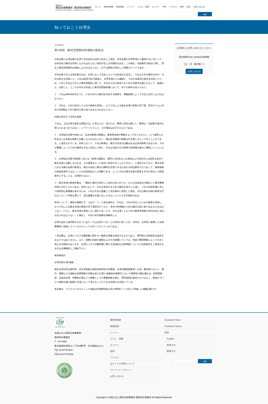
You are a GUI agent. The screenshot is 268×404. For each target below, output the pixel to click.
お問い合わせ (116, 376)
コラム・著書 (116, 338)
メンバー (114, 332)
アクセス (114, 357)
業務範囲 (114, 326)
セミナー (114, 344)
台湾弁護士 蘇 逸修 (63, 262)
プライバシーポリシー (121, 369)
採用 (112, 351)
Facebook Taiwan (173, 326)
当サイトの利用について (122, 363)
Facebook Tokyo (173, 319)
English (170, 338)
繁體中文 (171, 351)
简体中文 (171, 344)
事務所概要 (115, 319)
